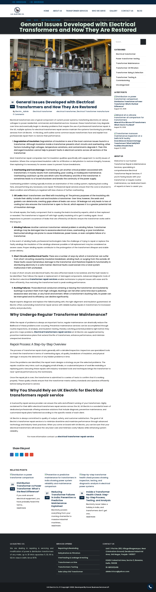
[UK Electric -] (17, 10)
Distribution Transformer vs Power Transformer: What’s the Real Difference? (29, 487)
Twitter (17, 454)
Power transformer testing (128, 58)
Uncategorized (122, 85)
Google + (26, 454)
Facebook (12, 454)
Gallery (113, 11)
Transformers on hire (67, 562)
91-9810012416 (112, 567)
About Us (57, 11)
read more (21, 508)
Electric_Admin (22, 111)
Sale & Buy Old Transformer (70, 571)
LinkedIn (21, 454)
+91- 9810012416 (19, 2)
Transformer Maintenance (127, 63)
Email (31, 454)
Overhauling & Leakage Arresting (73, 557)
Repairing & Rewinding (68, 548)
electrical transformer (66, 111)
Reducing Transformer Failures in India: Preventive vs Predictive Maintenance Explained (63, 499)
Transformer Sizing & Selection (129, 72)
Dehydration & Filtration (69, 553)
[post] (129, 97)
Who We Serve (99, 11)
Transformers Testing (68, 567)
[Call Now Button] (150, 586)
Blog (139, 11)
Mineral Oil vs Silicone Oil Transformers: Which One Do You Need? (130, 123)
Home (46, 11)
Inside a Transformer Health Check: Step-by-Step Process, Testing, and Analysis (98, 496)
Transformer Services (77, 11)
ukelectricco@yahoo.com (117, 571)
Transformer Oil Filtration (127, 68)
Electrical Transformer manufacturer (93, 111)
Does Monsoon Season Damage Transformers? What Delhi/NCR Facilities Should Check (127, 143)
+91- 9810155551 (36, 2)
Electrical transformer (42, 111)
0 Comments (18, 114)
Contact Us (127, 11)
